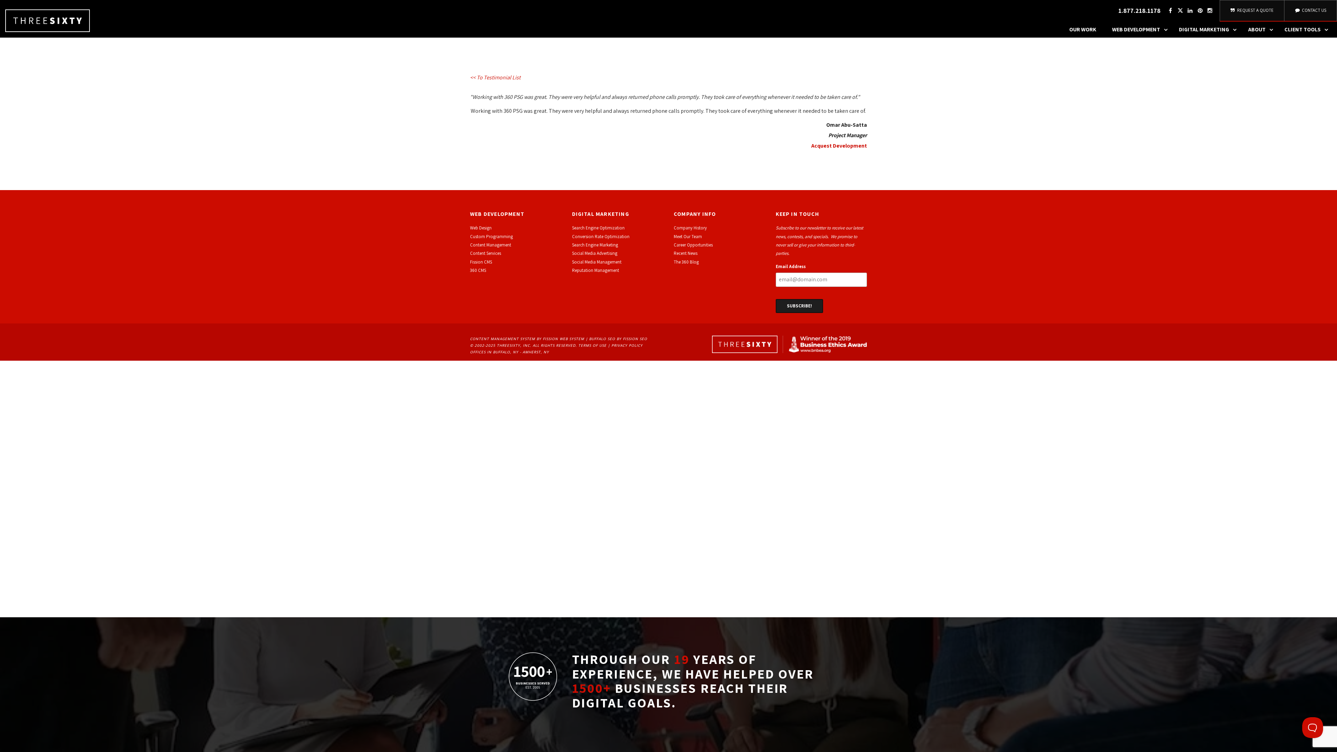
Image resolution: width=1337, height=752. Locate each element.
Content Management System (502, 338)
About (1257, 29)
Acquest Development (839, 145)
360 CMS (478, 270)
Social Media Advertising (594, 253)
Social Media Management (596, 262)
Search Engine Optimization (598, 228)
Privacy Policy (627, 345)
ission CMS (482, 262)
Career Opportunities (693, 245)
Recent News (685, 253)
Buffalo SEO (602, 338)
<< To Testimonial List (495, 77)
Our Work (1082, 29)
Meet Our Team (688, 237)
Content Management (490, 245)
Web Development (1136, 29)
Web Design (481, 228)
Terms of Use (592, 345)
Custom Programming (491, 237)
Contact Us (1313, 10)
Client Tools (1302, 29)
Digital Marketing (1204, 29)
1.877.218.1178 (1139, 11)
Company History (690, 228)
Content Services (485, 253)
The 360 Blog (686, 262)
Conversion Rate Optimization (601, 237)
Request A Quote (1255, 10)
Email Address (791, 266)
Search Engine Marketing (595, 245)
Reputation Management (595, 270)
